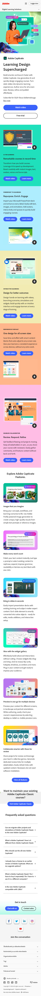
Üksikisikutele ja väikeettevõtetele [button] (14, 946)
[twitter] (12, 982)
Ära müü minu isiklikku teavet (11, 992)
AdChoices (26, 992)
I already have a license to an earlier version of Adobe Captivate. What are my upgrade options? (19, 863)
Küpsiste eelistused (20, 989)
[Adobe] (5, 3)
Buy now (6, 100)
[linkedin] (16, 982)
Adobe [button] (5, 966)
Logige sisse (34, 3)
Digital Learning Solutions (11, 9)
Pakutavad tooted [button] (9, 971)
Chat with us (12, 908)
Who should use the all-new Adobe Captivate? (18, 852)
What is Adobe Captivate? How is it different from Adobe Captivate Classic (19, 841)
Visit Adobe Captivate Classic (20, 804)
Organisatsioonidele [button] (10, 956)
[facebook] (4, 982)
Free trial (20, 115)
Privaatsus (27, 986)
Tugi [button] (4, 961)
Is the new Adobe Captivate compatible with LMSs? (15, 888)
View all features (20, 780)
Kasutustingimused (8, 989)
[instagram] (8, 982)
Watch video (20, 107)
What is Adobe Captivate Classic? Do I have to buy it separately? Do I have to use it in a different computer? (19, 876)
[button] (26, 3)
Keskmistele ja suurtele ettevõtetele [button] (15, 951)
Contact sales (29, 908)
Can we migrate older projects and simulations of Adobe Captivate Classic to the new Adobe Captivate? (19, 830)
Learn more (26, 178)
